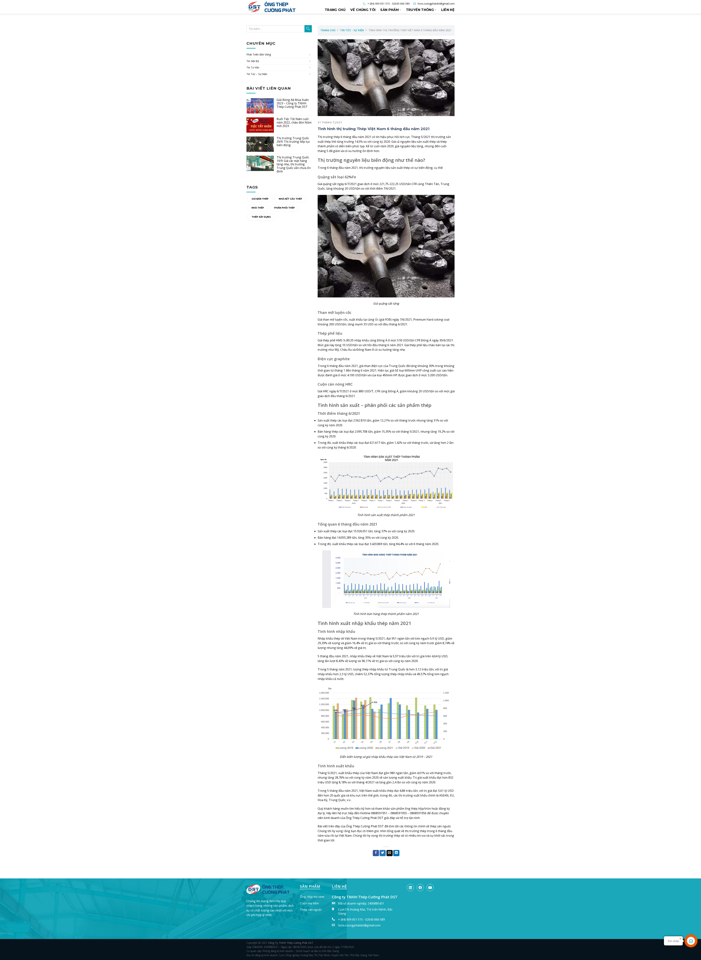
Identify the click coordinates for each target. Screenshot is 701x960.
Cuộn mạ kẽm (309, 903)
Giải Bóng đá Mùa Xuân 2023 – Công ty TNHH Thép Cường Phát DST (293, 103)
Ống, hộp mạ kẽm (312, 897)
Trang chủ (335, 9)
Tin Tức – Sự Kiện (256, 74)
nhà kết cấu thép (290, 198)
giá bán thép (260, 198)
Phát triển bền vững (258, 54)
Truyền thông (420, 9)
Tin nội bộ (252, 61)
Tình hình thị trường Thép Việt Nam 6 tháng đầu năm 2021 (374, 129)
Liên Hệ (448, 9)
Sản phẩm (389, 9)
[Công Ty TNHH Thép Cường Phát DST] (278, 7)
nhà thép (258, 207)
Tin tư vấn (252, 67)
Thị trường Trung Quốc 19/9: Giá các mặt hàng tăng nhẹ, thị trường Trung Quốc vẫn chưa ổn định (294, 164)
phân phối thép (284, 207)
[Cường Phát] (270, 889)
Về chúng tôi (363, 9)
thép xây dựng (261, 217)
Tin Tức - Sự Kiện (352, 30)
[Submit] (308, 28)
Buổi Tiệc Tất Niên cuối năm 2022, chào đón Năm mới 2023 (294, 122)
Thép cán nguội (310, 910)
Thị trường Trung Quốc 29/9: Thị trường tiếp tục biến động (293, 141)
